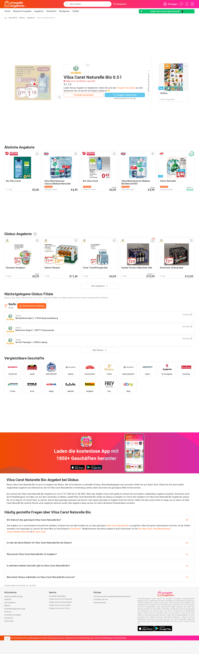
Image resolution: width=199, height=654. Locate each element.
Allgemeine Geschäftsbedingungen (79, 638)
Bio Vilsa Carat (145, 528)
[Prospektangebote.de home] (15, 4)
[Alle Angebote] (35, 234)
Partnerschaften (100, 603)
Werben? (7, 599)
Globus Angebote (18, 234)
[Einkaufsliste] (192, 4)
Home (7, 11)
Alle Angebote (9, 603)
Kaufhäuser (75, 528)
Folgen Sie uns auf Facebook (60, 599)
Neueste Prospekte (22, 11)
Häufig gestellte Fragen (13, 596)
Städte (75, 11)
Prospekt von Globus (126, 88)
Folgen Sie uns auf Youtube (60, 605)
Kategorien (64, 11)
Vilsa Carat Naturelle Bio (118, 525)
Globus (22, 18)
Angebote (38, 11)
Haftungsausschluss (56, 638)
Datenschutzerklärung (103, 638)
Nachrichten (9, 621)
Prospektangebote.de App (14, 609)
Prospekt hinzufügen (12, 615)
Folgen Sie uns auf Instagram (60, 602)
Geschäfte (51, 11)
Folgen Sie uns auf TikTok (59, 608)
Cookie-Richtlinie (119, 638)
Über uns (7, 612)
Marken (7, 606)
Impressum (8, 618)
